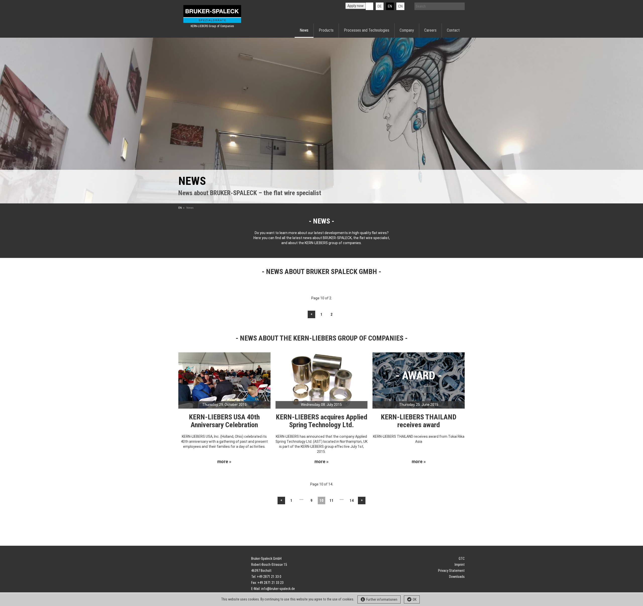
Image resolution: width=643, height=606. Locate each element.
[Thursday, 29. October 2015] (224, 380)
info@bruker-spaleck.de (278, 589)
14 (352, 500)
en (390, 6)
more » (224, 461)
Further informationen (381, 599)
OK (414, 599)
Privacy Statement (451, 571)
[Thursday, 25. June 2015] (418, 380)
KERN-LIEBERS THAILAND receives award (418, 421)
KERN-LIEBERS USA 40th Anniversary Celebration (224, 421)
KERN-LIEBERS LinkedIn (369, 6)
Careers (430, 30)
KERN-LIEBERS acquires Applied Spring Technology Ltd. (321, 421)
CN (400, 6)
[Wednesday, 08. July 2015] (322, 380)
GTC (462, 559)
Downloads (457, 577)
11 (332, 500)
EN (180, 207)
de (380, 6)
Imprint (460, 565)
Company (407, 30)
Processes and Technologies (366, 30)
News (304, 30)
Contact (453, 30)
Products (326, 30)
